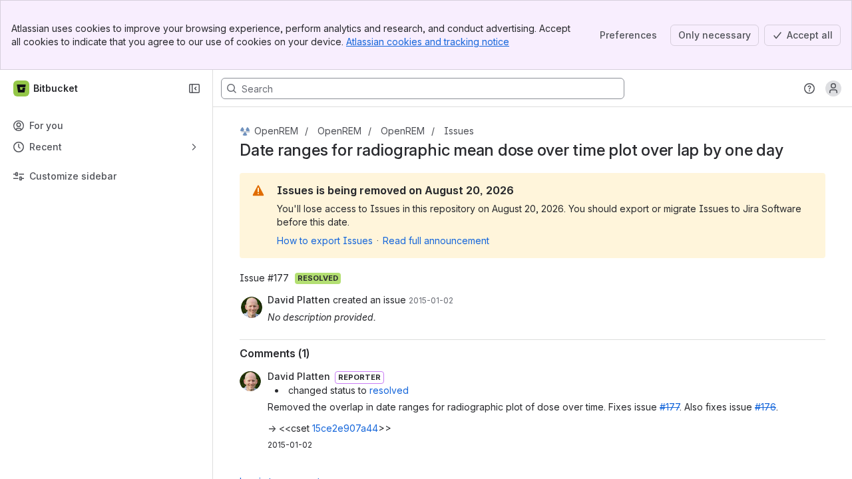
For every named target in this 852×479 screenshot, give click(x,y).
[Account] (833, 88)
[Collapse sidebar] (194, 88)
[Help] (809, 88)
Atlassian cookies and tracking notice (427, 41)
